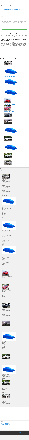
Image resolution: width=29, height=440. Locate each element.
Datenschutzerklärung (10, 431)
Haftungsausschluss (16, 431)
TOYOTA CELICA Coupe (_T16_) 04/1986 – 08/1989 (8, 124)
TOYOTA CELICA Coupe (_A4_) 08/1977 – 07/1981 (8, 76)
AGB (27, 431)
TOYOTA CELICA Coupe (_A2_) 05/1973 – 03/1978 (8, 86)
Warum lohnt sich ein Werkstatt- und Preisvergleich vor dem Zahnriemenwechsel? (12, 8)
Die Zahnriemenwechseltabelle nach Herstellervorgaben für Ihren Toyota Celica (12, 9)
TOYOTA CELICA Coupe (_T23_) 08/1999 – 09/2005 (8, 104)
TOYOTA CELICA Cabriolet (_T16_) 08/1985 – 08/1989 (9, 159)
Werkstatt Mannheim (4, 425)
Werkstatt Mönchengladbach (5, 426)
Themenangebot (24, 431)
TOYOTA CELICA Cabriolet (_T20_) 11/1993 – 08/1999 (9, 141)
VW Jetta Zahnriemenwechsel (5, 423)
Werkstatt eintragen (20, 432)
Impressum (5, 431)
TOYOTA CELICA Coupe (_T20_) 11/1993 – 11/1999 (8, 111)
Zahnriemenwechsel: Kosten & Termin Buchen (7, 424)
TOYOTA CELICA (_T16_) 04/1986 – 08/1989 (8, 165)
